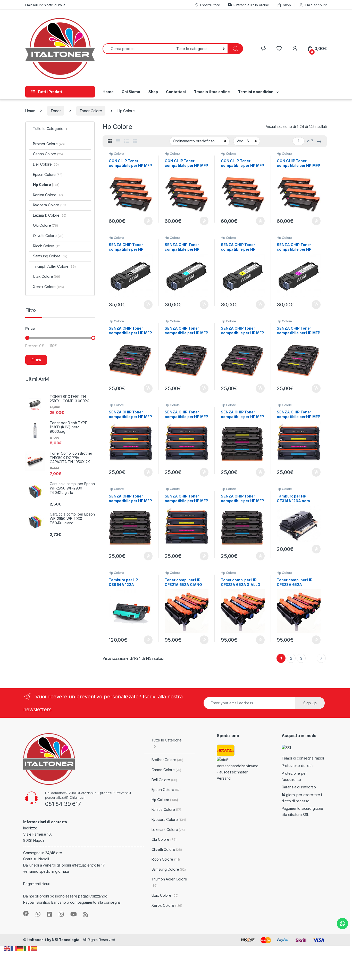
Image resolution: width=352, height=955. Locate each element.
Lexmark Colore (49, 215)
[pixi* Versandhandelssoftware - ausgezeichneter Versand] (238, 768)
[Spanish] (34, 948)
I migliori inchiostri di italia (45, 5)
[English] (7, 948)
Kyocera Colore (50, 205)
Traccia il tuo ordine (212, 91)
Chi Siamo (131, 91)
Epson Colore (47, 174)
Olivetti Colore (48, 235)
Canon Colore (48, 154)
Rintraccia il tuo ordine (251, 5)
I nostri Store (210, 5)
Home (108, 91)
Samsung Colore (50, 256)
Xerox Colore (48, 286)
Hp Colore (116, 154)
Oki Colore (45, 225)
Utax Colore (46, 276)
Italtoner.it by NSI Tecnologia (53, 939)
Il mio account (316, 5)
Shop (287, 5)
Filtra (36, 360)
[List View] (126, 141)
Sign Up (310, 703)
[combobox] (138, 48)
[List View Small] (135, 141)
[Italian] (27, 948)
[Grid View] (110, 141)
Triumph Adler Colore (54, 266)
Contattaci (176, 91)
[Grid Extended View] (118, 141)
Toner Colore (91, 111)
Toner (56, 111)
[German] (20, 948)
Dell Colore (46, 164)
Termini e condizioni (256, 91)
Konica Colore (48, 195)
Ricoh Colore (47, 246)
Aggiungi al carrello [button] (145, 221)
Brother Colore (49, 144)
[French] (14, 948)
